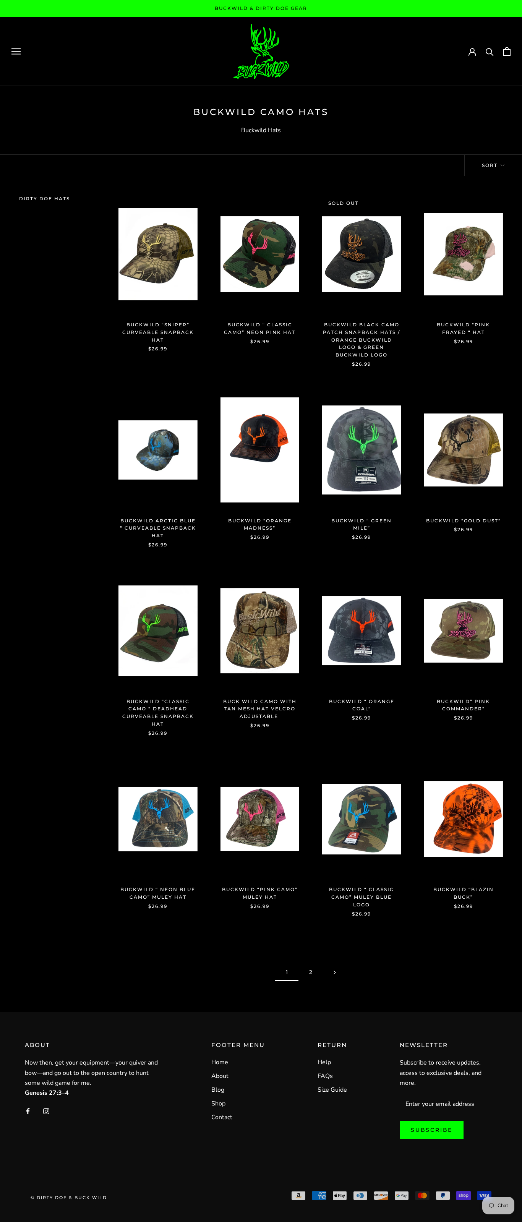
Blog (217, 1090)
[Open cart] (507, 51)
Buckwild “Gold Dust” (463, 520)
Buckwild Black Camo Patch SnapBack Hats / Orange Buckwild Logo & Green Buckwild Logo (361, 340)
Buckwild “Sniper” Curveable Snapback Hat (158, 332)
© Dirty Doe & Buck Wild (69, 1197)
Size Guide (332, 1090)
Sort (490, 165)
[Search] (490, 51)
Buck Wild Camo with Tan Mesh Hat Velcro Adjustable (260, 709)
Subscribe (431, 1129)
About (220, 1076)
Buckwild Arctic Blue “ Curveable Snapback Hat (158, 528)
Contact (221, 1117)
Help (324, 1062)
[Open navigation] (16, 51)
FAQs (325, 1076)
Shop (218, 1103)
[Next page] (335, 972)
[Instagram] (46, 1111)
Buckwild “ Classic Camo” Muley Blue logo (361, 897)
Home (219, 1062)
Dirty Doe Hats (44, 198)
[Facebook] (28, 1111)
